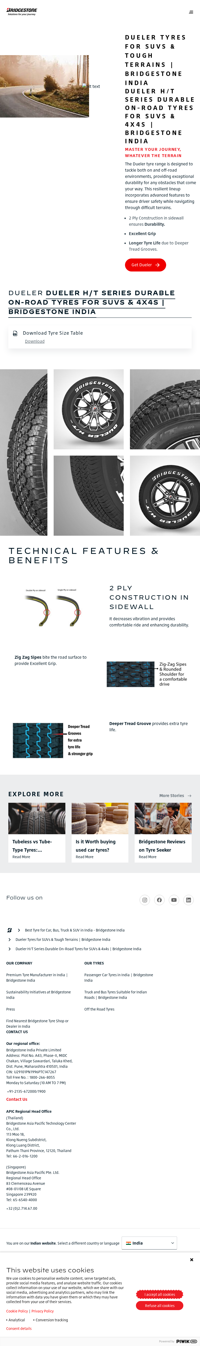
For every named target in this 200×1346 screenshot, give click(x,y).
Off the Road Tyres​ (99, 1009)
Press (10, 1009)
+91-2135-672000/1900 (26, 1091)
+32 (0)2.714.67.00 (21, 1208)
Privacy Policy (43, 1311)
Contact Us (16, 1099)
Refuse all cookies (159, 1305)
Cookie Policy (17, 1311)
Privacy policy (51, 1328)
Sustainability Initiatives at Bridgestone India (38, 995)
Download (35, 341)
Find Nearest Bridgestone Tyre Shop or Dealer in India (37, 1023)
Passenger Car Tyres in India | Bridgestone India (118, 977)
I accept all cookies (160, 1294)
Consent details (19, 1328)
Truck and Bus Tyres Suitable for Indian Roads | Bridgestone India (115, 995)
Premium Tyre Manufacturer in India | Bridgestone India (37, 977)
